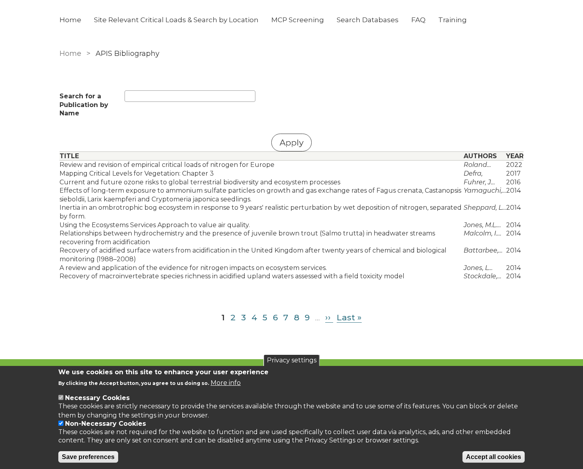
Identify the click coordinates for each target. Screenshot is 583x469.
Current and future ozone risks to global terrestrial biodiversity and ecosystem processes (199, 182)
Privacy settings (291, 360)
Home (70, 20)
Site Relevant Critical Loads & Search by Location (176, 20)
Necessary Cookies (97, 398)
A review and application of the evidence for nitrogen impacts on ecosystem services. (193, 268)
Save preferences (88, 457)
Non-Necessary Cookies (105, 423)
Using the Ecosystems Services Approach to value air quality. (154, 225)
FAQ (418, 20)
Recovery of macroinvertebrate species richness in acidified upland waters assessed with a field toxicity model (232, 276)
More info (226, 383)
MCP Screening (297, 20)
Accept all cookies (493, 457)
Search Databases (368, 20)
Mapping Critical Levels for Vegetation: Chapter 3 (136, 173)
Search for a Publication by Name (83, 104)
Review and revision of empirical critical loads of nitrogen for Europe (166, 164)
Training (452, 20)
